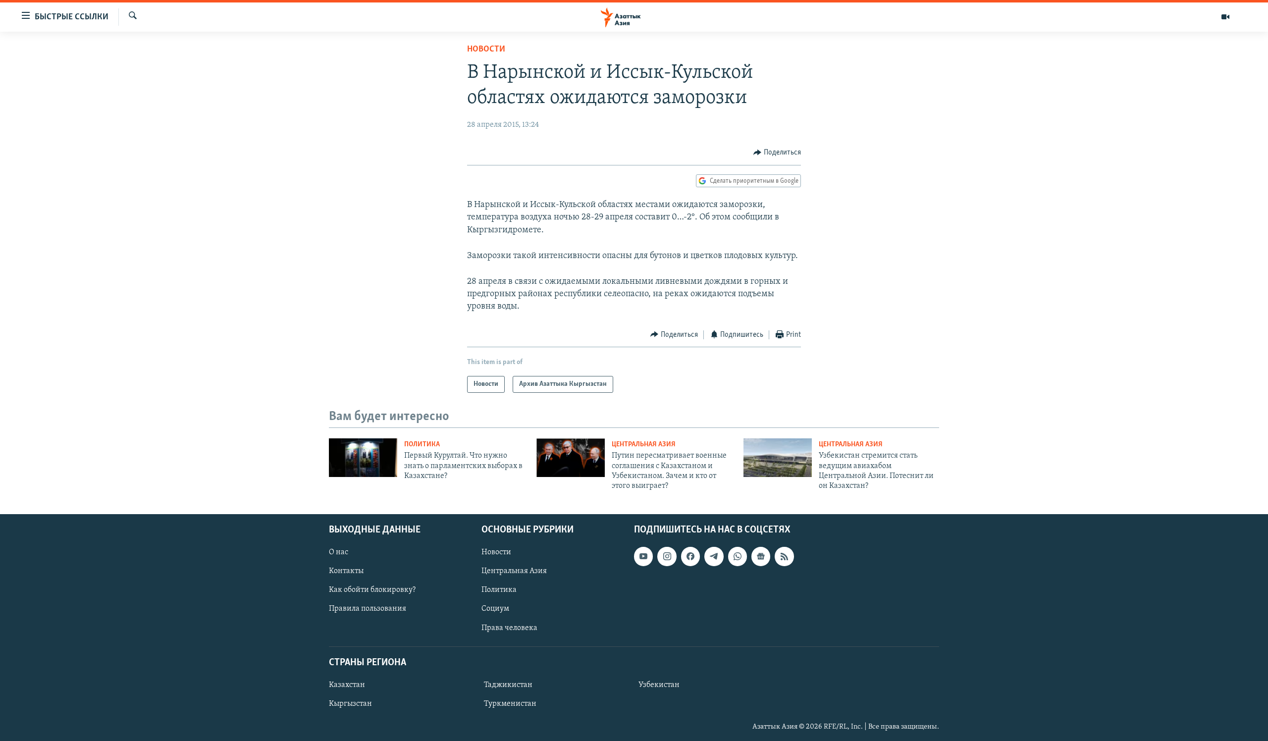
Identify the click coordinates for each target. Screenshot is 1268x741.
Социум (495, 609)
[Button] (777, 152)
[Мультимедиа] (1225, 17)
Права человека (509, 628)
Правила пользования (367, 609)
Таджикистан (508, 685)
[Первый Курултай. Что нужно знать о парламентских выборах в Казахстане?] (363, 457)
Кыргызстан (350, 704)
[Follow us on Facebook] (690, 556)
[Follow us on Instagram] (666, 556)
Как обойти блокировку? (372, 590)
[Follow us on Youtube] (643, 556)
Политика (422, 444)
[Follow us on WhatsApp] (737, 556)
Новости (486, 49)
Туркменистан (510, 704)
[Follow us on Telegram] (713, 556)
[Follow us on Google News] (760, 556)
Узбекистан (659, 685)
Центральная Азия (644, 444)
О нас (338, 552)
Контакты (346, 571)
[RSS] (784, 556)
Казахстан (347, 685)
